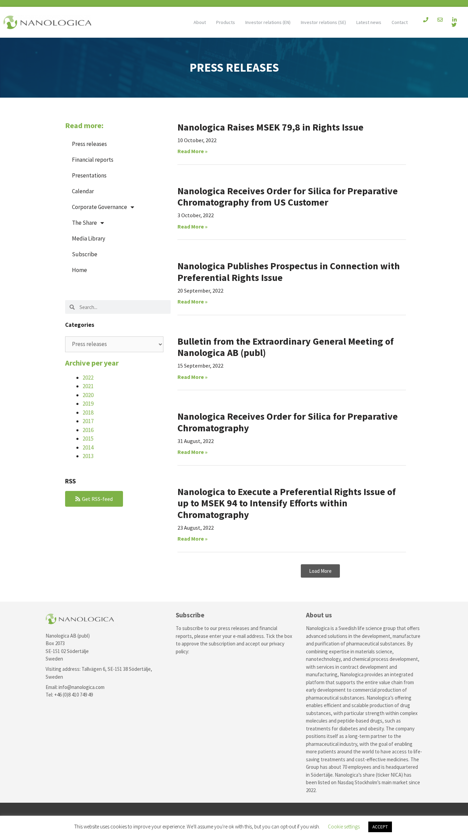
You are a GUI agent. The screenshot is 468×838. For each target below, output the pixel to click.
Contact (400, 22)
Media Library (88, 238)
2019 (88, 403)
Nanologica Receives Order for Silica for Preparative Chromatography (287, 422)
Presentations (89, 175)
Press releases (89, 144)
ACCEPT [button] (380, 827)
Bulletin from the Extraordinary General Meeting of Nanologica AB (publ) (285, 347)
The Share (84, 222)
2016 (88, 430)
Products (225, 22)
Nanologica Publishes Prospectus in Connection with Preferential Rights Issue (288, 272)
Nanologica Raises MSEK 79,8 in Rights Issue (270, 127)
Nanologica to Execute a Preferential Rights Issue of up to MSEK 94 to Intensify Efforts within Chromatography (286, 503)
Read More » (192, 151)
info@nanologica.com (81, 687)
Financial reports (92, 159)
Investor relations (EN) (268, 22)
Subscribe (84, 254)
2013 (88, 456)
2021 (88, 386)
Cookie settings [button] (344, 826)
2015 (88, 438)
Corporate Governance (99, 207)
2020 (88, 395)
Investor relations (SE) (323, 22)
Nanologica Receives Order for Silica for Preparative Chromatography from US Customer (287, 197)
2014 (88, 447)
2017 (88, 421)
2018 (88, 412)
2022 (88, 377)
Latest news (368, 22)
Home (79, 270)
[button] (320, 571)
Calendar (83, 191)
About (200, 22)
